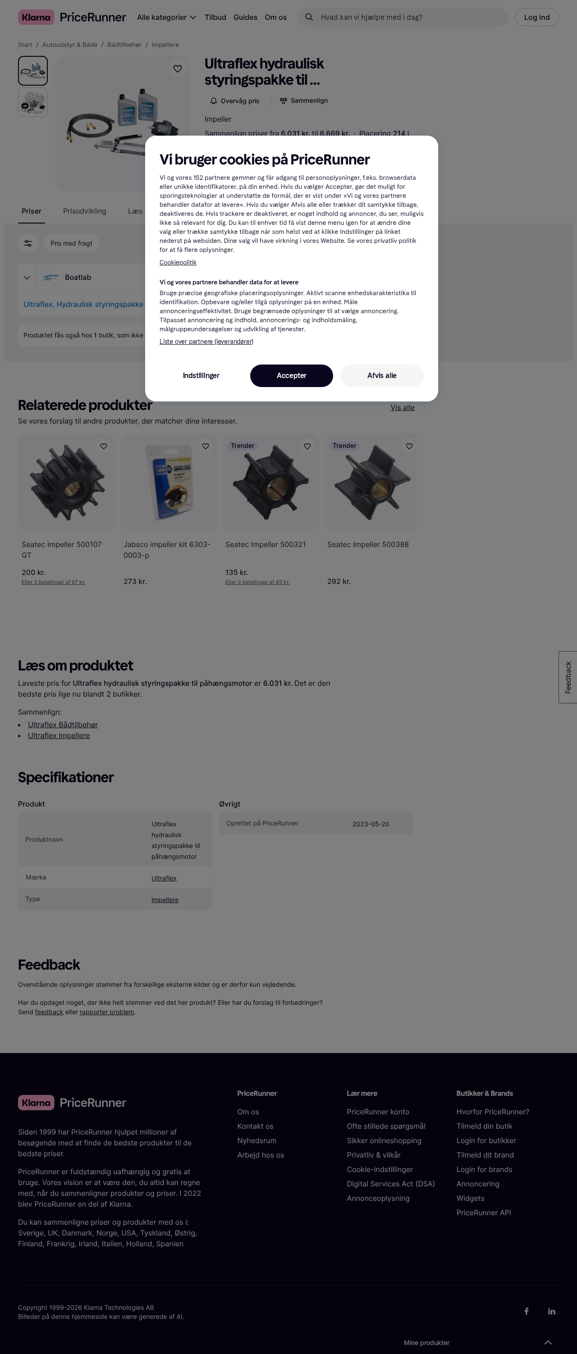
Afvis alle (382, 375)
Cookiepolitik (178, 262)
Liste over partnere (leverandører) (206, 342)
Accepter (292, 375)
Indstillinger (201, 375)
